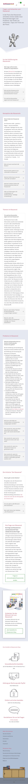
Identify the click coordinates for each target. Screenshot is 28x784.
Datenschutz (6, 738)
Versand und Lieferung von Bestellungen (12, 753)
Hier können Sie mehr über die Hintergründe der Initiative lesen (13, 496)
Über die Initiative (7, 733)
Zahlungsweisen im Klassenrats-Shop (11, 755)
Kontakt (5, 741)
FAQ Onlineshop (6, 750)
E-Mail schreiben (14, 720)
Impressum (5, 743)
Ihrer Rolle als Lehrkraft (17, 409)
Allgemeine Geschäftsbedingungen (10, 758)
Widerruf (5, 760)
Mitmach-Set (12, 71)
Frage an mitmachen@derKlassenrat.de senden (15, 578)
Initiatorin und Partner (8, 736)
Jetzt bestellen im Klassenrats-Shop (12, 631)
